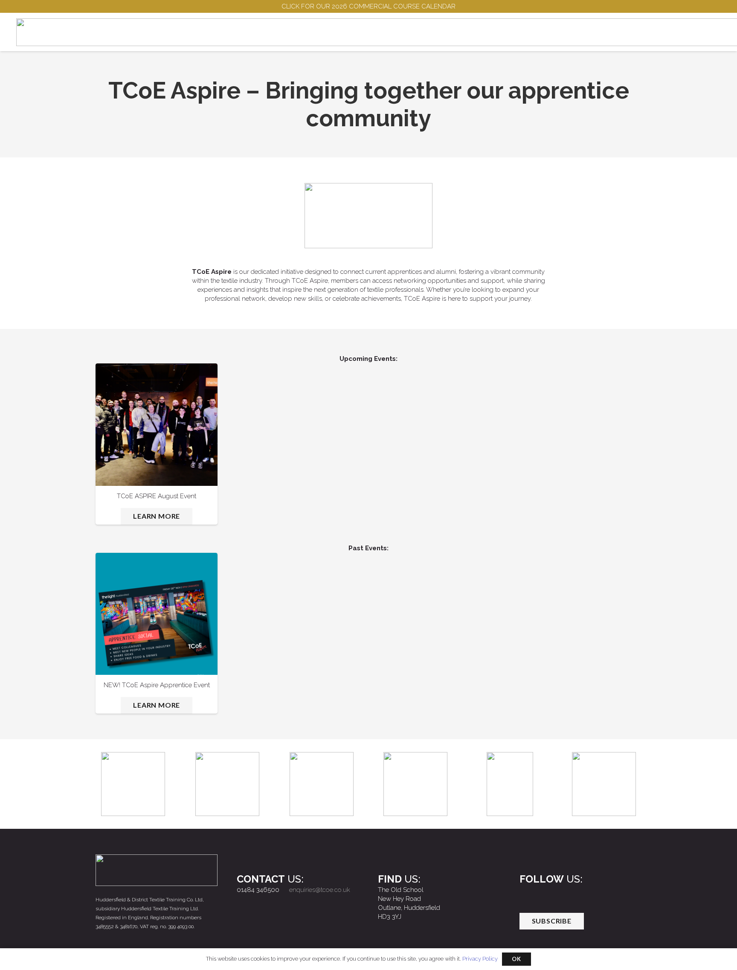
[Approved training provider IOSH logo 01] (509, 784)
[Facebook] (527, 894)
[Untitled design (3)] (227, 784)
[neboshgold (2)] (415, 784)
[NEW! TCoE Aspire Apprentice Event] (157, 614)
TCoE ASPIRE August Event (156, 496)
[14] (133, 784)
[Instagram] (546, 894)
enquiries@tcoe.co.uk (319, 890)
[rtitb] (603, 784)
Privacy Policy (480, 958)
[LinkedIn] (565, 894)
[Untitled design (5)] (321, 784)
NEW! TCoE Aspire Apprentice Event (157, 685)
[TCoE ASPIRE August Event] (157, 424)
